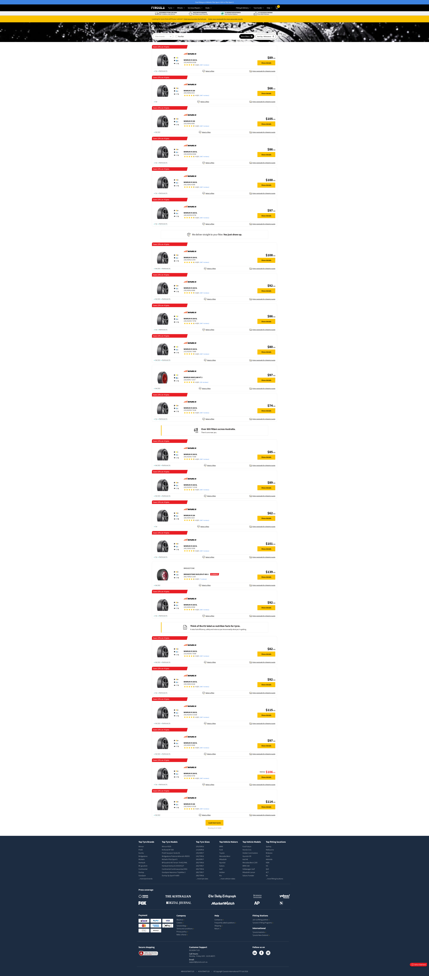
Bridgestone (143, 856)
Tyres (161, 26)
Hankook (142, 862)
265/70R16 (200, 862)
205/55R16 (200, 846)
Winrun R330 (166, 846)
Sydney (268, 846)
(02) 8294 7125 (194, 950)
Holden (222, 872)
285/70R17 (200, 872)
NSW (267, 862)
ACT (267, 872)
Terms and (184, 928)
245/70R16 (200, 856)
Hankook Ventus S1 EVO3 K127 (173, 866)
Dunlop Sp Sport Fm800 (170, 875)
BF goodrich (143, 866)
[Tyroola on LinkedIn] (254, 953)
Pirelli (141, 850)
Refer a (181, 934)
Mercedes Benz (224, 856)
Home (154, 26)
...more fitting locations (274, 878)
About (180, 919)
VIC (267, 866)
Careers (179, 922)
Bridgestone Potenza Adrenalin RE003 (176, 856)
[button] (177, 60)
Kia (220, 875)
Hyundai (222, 862)
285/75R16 (200, 875)
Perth (268, 856)
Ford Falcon (247, 846)
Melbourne (270, 850)
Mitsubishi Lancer (249, 872)
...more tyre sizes (202, 878)
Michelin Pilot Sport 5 (169, 859)
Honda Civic (247, 850)
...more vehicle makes (227, 878)
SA (267, 875)
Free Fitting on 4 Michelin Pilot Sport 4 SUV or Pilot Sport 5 (214, 2)
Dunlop (141, 872)
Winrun (141, 846)
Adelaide (269, 859)
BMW (221, 846)
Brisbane (269, 853)
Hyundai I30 (247, 856)
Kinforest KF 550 (168, 850)
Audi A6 (245, 859)
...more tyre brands (145, 878)
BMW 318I (246, 866)
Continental (143, 869)
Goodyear (142, 875)
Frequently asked (224, 922)
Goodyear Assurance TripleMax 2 (173, 872)
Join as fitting (260, 919)
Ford (221, 850)
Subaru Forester (248, 875)
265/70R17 (200, 866)
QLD (267, 869)
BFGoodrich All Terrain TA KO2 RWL (174, 862)
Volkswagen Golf (249, 869)
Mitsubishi (223, 859)
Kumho (141, 853)
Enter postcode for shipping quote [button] (263, 71)
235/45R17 (200, 853)
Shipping (217, 926)
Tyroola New (260, 935)
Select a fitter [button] (210, 71)
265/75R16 (200, 869)
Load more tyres (214, 823)
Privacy (182, 931)
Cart (279, 7)
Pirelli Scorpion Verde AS (171, 853)
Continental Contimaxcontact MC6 (174, 869)
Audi (221, 869)
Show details (266, 63)
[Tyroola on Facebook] (261, 953)
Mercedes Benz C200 (250, 862)
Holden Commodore (250, 853)
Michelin (142, 859)
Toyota (221, 853)
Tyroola (181, 926)
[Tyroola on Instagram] (268, 953)
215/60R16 (200, 850)
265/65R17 (200, 859)
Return (216, 928)
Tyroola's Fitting (262, 922)
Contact (218, 919)
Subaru (221, 866)
